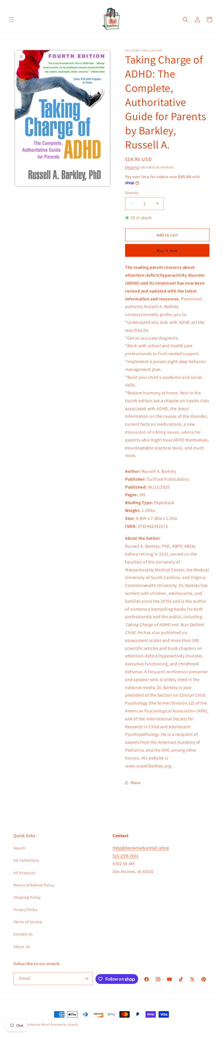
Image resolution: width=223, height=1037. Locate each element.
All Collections (26, 860)
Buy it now (167, 250)
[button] (11, 20)
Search (20, 848)
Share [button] (136, 782)
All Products (24, 872)
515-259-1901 (125, 856)
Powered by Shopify (65, 1024)
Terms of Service (28, 921)
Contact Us (23, 934)
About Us (22, 946)
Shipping (132, 167)
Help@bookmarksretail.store (141, 848)
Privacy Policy (25, 909)
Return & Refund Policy (34, 885)
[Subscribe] (86, 978)
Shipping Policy (27, 897)
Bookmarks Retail (37, 1024)
